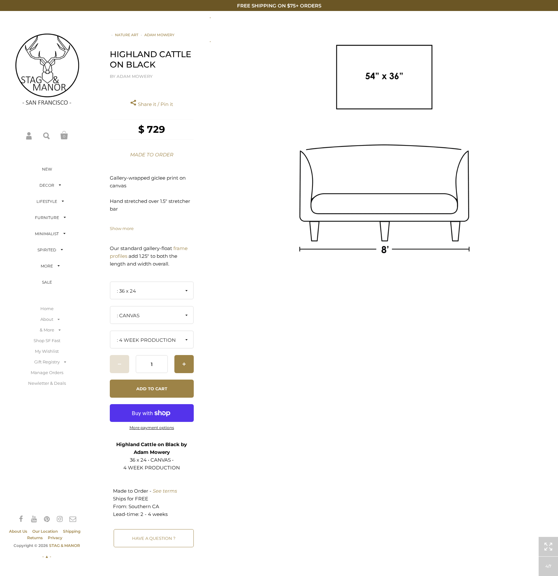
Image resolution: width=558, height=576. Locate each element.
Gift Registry (47, 361)
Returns (35, 537)
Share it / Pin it (155, 104)
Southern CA (144, 506)
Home (47, 308)
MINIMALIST (47, 233)
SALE (47, 282)
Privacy (55, 537)
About (46, 319)
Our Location (45, 531)
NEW (47, 169)
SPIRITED (46, 249)
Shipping (71, 531)
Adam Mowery (159, 35)
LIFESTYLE (46, 201)
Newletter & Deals (47, 383)
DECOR (46, 185)
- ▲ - (46, 556)
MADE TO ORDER (151, 155)
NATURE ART (126, 35)
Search (47, 135)
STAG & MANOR (64, 545)
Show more (122, 228)
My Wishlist (47, 351)
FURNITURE (47, 217)
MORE (47, 266)
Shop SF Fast (47, 340)
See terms (165, 491)
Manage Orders (47, 372)
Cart (64, 135)
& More (47, 329)
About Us (18, 531)
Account (29, 135)
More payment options (151, 428)
